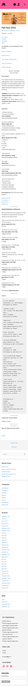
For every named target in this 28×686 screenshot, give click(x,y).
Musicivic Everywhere (7, 51)
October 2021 (5, 552)
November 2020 (6, 578)
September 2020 (6, 583)
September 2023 (6, 516)
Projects (4, 500)
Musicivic (4, 497)
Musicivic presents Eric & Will (9, 469)
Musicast (4, 495)
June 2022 (4, 535)
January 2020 (5, 588)
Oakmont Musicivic (6, 67)
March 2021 (4, 569)
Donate (3, 435)
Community (4, 490)
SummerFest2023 (6, 471)
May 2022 (4, 538)
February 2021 (5, 571)
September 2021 (6, 554)
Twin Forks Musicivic (7, 63)
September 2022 (6, 530)
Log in (3, 599)
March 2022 (4, 542)
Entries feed (4, 602)
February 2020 (5, 585)
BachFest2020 (5, 488)
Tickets (4, 653)
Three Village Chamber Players (9, 59)
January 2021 (5, 573)
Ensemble (4, 493)
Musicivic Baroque (7, 630)
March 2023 (4, 521)
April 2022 (4, 540)
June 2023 (4, 518)
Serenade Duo (5, 200)
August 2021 (5, 557)
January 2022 (5, 547)
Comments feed (6, 604)
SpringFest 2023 (6, 476)
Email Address (5, 676)
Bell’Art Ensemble (6, 198)
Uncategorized (5, 502)
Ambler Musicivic (6, 55)
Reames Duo (5, 202)
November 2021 (6, 549)
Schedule (4, 39)
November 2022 (6, 528)
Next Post (14, 447)
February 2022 (5, 545)
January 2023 (5, 526)
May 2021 (4, 564)
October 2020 (5, 580)
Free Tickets (5, 37)
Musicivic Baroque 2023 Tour (9, 474)
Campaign (4, 41)
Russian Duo (5, 204)
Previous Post (14, 443)
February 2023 (5, 523)
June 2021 (4, 561)
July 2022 (4, 533)
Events (3, 43)
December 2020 (6, 576)
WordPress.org (5, 606)
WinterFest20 (5, 504)
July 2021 (4, 559)
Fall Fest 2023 (5, 467)
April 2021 (4, 566)
